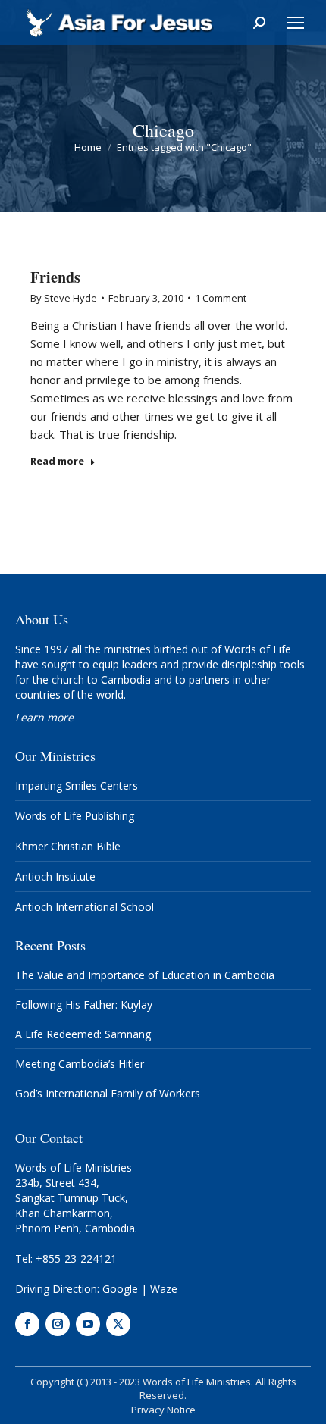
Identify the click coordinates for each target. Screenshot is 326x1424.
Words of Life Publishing (74, 816)
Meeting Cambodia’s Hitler (79, 1063)
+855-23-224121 (76, 1258)
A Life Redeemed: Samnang (83, 1034)
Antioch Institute (55, 876)
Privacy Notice (163, 1409)
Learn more (44, 717)
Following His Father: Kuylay (83, 1004)
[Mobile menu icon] (296, 23)
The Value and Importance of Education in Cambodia (144, 975)
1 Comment (220, 298)
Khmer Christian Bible (68, 846)
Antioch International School (84, 907)
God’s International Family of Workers (107, 1093)
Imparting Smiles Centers (76, 785)
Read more (57, 461)
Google (120, 1289)
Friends (55, 277)
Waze (163, 1289)
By (63, 298)
